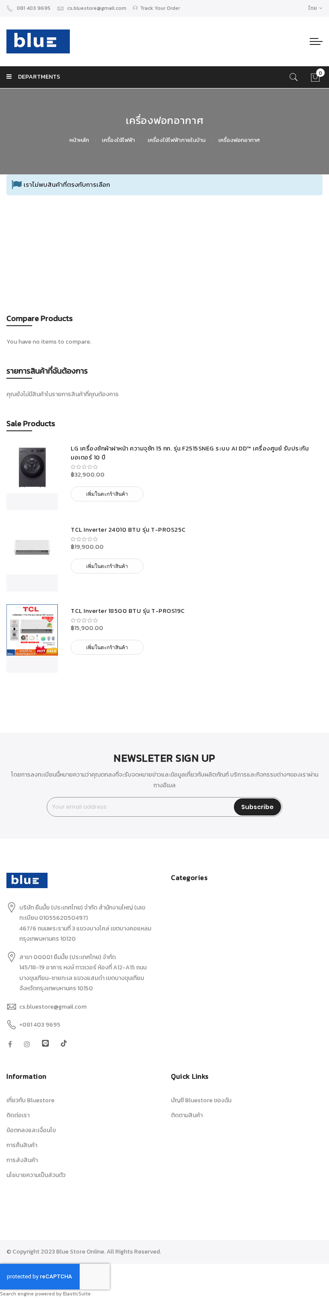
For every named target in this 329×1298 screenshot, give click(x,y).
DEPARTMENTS (39, 76)
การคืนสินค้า (21, 1145)
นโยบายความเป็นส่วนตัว (36, 1175)
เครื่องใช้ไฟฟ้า (119, 140)
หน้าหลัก (79, 140)
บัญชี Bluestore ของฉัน (201, 1100)
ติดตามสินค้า (187, 1115)
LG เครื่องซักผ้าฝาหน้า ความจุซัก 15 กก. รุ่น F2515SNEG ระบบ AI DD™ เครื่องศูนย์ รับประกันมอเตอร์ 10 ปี (189, 453)
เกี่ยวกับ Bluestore (30, 1100)
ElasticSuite (77, 1294)
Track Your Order (160, 8)
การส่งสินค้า (22, 1160)
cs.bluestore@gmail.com (96, 8)
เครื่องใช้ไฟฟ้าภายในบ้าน (177, 140)
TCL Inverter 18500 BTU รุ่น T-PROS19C (128, 610)
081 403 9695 (34, 8)
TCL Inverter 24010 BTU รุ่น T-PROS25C (128, 529)
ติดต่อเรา (18, 1115)
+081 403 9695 (39, 1024)
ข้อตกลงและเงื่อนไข (31, 1130)
